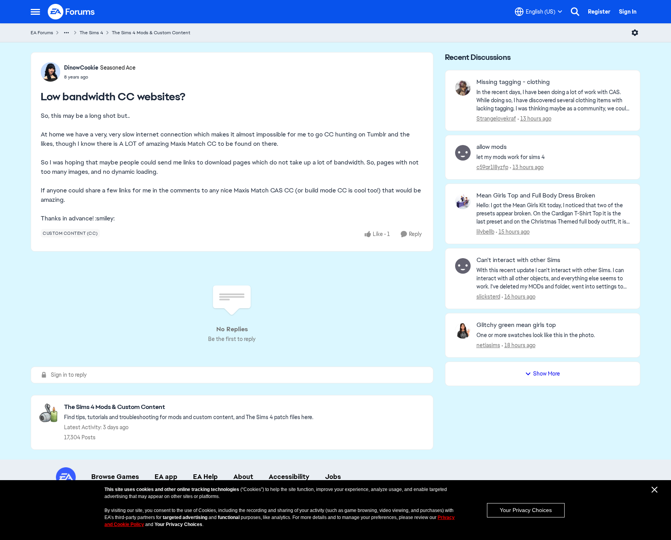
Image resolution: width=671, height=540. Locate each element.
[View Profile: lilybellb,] (463, 201)
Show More (546, 373)
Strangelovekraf (496, 118)
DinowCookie (81, 67)
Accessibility (289, 476)
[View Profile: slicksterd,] (463, 266)
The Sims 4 (91, 33)
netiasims (488, 345)
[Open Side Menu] (35, 11)
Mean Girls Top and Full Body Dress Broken (535, 195)
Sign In (627, 11)
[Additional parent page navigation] (66, 32)
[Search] (575, 11)
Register (599, 11)
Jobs (333, 476)
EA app (166, 476)
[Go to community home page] (71, 11)
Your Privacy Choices (526, 510)
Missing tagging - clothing (513, 82)
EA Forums (42, 33)
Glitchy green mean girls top (516, 325)
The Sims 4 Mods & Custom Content (151, 33)
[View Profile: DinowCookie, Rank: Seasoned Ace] (50, 72)
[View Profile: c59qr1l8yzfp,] (463, 153)
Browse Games (115, 476)
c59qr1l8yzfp (492, 167)
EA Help (205, 476)
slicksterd (488, 296)
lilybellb (485, 231)
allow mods (491, 147)
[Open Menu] (634, 32)
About (243, 476)
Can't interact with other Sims (518, 260)
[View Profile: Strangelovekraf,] (463, 88)
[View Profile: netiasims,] (463, 331)
